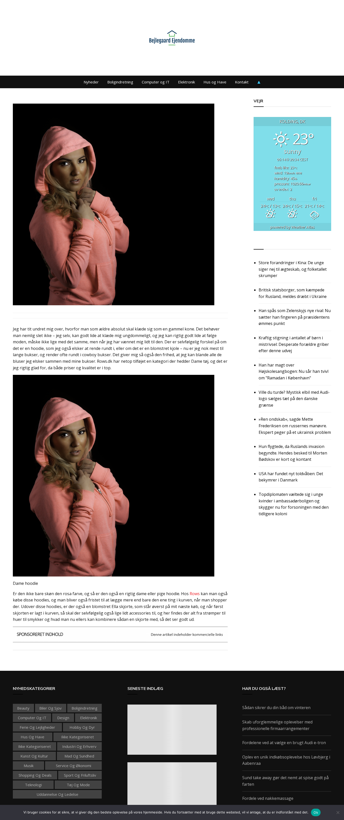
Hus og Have (214, 81)
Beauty (23, 708)
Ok (316, 812)
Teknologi (33, 784)
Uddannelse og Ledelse (57, 794)
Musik (28, 765)
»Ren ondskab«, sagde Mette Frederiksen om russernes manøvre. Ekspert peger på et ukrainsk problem (295, 425)
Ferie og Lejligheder (37, 727)
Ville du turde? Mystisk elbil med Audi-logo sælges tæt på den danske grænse (294, 398)
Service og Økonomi (73, 765)
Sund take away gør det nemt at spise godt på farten (285, 781)
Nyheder (91, 81)
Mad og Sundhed (79, 755)
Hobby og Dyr (82, 727)
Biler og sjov (50, 708)
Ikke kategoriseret (77, 736)
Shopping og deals (35, 775)
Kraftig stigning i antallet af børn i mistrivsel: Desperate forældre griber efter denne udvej (294, 344)
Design (63, 717)
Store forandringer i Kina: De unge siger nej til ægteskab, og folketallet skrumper (293, 269)
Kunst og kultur (34, 755)
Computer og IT (155, 81)
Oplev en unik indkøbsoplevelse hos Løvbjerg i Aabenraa (286, 760)
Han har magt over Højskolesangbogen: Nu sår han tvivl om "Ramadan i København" (293, 371)
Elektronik (186, 81)
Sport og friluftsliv (80, 775)
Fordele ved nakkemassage (267, 798)
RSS (258, 243)
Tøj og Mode (78, 784)
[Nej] (337, 812)
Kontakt (242, 81)
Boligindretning (120, 81)
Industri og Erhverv (79, 746)
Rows (195, 593)
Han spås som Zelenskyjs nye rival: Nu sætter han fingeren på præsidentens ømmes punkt (295, 317)
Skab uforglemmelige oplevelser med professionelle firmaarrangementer (277, 725)
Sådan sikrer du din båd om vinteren (276, 707)
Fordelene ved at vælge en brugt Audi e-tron (284, 742)
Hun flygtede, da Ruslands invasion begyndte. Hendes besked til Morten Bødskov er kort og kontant (293, 453)
